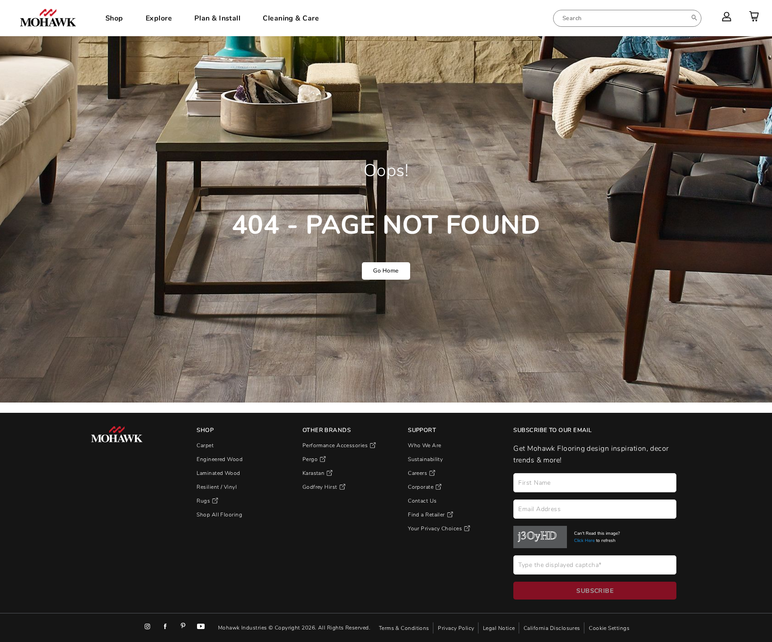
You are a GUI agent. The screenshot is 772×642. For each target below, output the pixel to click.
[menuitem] (627, 18)
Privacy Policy (457, 627)
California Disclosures (553, 627)
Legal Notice (499, 627)
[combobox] (627, 18)
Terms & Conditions (405, 627)
